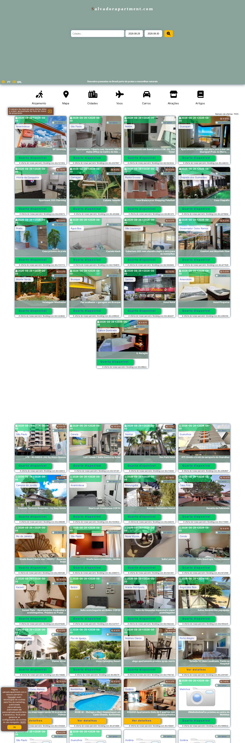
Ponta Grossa (132, 177)
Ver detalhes (196, 669)
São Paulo (76, 126)
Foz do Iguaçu (78, 638)
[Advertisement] (122, 398)
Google (11, 697)
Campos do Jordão (26, 485)
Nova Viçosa (132, 536)
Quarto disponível (33, 157)
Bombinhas (77, 689)
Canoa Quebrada (107, 330)
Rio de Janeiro (24, 536)
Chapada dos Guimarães (193, 177)
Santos (129, 279)
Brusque (75, 279)
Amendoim (186, 279)
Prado (19, 228)
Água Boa (76, 228)
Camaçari (76, 177)
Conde (183, 536)
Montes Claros (133, 638)
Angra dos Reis (188, 587)
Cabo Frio (185, 485)
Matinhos (185, 689)
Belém (128, 126)
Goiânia (129, 689)
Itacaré (20, 587)
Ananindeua (22, 126)
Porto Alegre (187, 638)
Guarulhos (185, 434)
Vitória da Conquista (27, 177)
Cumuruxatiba (24, 638)
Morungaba (131, 485)
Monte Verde (23, 279)
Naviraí (129, 434)
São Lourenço (133, 228)
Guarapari (185, 126)
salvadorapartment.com (122, 8)
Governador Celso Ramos (194, 228)
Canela (74, 434)
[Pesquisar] (168, 33)
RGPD (23, 722)
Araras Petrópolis (134, 587)
